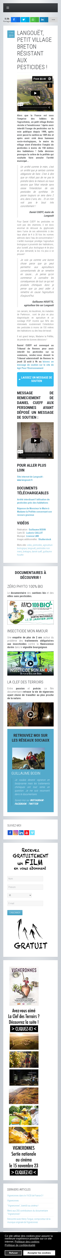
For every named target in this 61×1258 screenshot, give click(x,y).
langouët (32, 548)
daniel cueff (37, 551)
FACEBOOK (20, 803)
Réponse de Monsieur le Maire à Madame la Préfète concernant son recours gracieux (34, 511)
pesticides (37, 545)
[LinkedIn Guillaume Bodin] (21, 832)
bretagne (27, 551)
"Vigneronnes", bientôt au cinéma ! (22, 1205)
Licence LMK (32, 536)
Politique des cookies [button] (27, 1241)
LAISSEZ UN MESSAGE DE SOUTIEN (36, 379)
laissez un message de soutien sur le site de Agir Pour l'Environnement (35, 364)
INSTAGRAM (36, 800)
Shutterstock (44, 539)
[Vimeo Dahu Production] (32, 832)
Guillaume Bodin (25, 773)
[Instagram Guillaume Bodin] (15, 832)
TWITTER (33, 803)
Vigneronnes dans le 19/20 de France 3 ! (25, 1195)
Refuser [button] (13, 1252)
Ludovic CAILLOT (34, 533)
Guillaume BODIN (37, 529)
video (29, 545)
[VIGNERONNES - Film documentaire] (24, 1070)
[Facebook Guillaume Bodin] (10, 832)
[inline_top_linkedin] (44, 19)
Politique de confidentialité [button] (20, 1245)
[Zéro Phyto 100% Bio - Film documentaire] (30, 612)
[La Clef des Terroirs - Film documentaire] (30, 714)
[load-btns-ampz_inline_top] (53, 19)
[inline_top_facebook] (15, 19)
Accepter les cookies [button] (39, 1252)
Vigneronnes (13, 1200)
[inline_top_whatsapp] (34, 19)
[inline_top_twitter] (25, 19)
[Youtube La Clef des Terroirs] (26, 832)
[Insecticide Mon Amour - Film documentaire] (30, 663)
